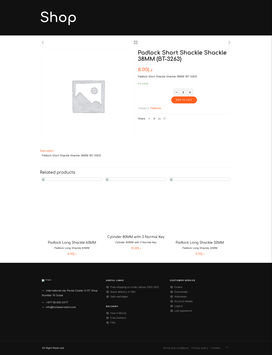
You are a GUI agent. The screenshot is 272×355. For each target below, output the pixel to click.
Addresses (180, 296)
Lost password (183, 310)
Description (47, 150)
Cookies (215, 347)
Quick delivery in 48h (123, 291)
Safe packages (119, 296)
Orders (178, 287)
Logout (178, 306)
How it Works (118, 313)
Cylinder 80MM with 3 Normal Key (135, 237)
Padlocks (155, 108)
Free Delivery (118, 317)
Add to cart (184, 100)
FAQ (112, 322)
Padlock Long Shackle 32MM (200, 242)
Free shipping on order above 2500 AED (134, 287)
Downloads (181, 291)
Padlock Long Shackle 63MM (72, 242)
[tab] (136, 150)
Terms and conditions (175, 347)
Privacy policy (199, 347)
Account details (183, 301)
